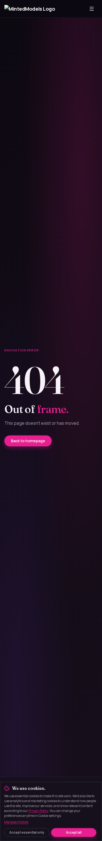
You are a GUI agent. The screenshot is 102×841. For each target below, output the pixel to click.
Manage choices (16, 822)
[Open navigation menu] (92, 9)
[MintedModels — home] (30, 9)
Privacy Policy (38, 810)
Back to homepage (28, 440)
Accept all (74, 832)
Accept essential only (26, 832)
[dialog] (51, 811)
